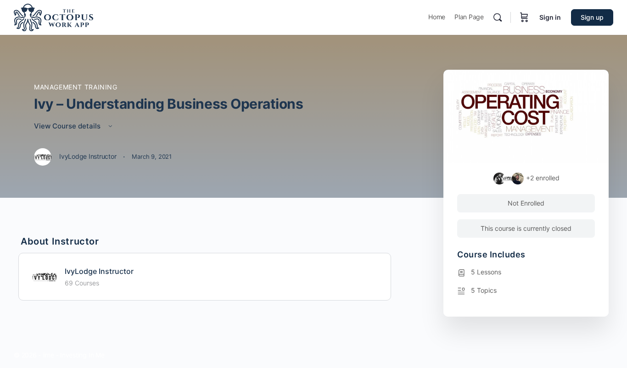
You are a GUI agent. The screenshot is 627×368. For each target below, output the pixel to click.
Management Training (76, 87)
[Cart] (524, 17)
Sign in (550, 17)
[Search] (497, 17)
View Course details (68, 126)
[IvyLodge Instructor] (44, 275)
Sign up (592, 17)
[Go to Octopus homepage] (53, 16)
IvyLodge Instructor (99, 271)
